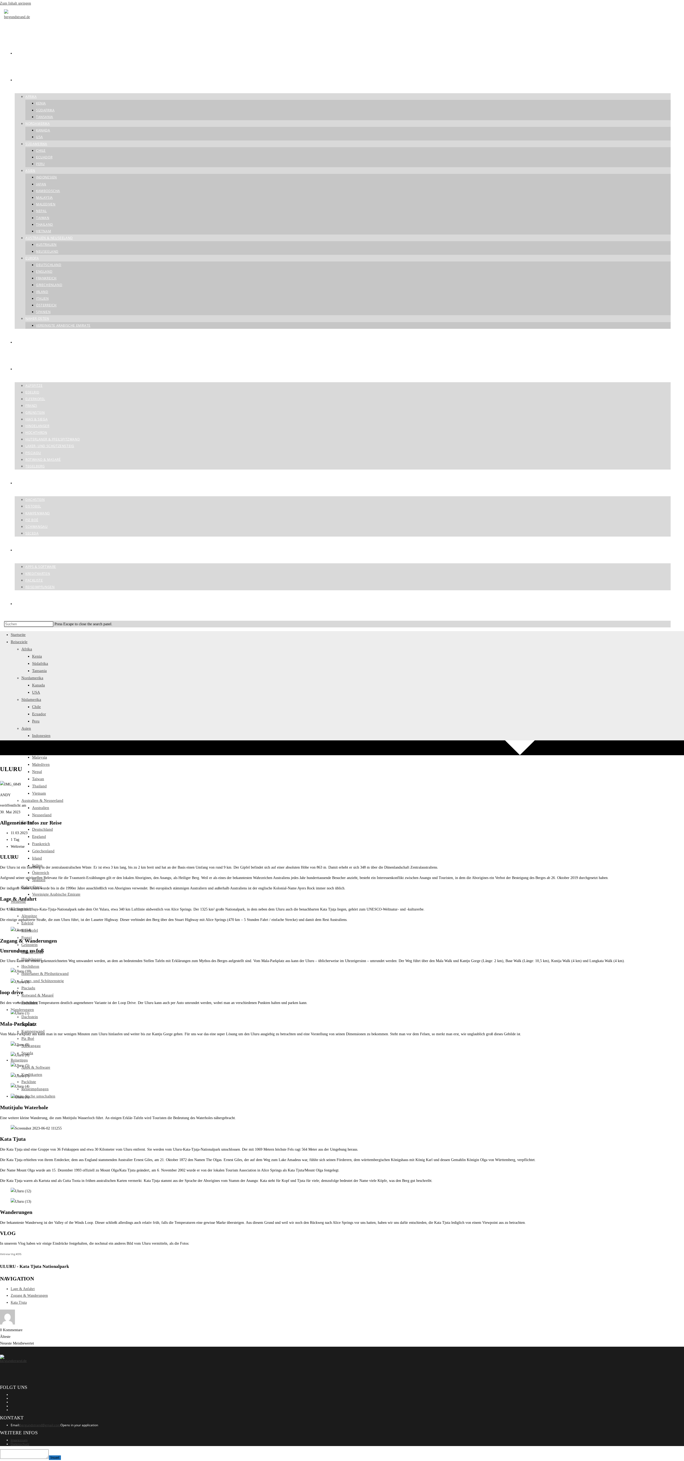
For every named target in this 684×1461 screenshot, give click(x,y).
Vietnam (39, 793)
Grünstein (29, 945)
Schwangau (31, 1046)
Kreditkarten (31, 1074)
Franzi (26, 937)
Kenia (37, 656)
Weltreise (18, 901)
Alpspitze (29, 916)
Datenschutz (20, 1444)
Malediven (41, 764)
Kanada (38, 685)
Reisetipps (19, 1060)
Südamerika (31, 699)
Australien (40, 808)
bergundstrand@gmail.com (40, 1425)
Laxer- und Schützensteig (42, 981)
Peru (36, 721)
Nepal (37, 771)
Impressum (19, 1440)
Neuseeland (42, 815)
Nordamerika (32, 678)
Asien (26, 728)
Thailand (39, 786)
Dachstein (29, 1017)
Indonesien (41, 735)
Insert (54, 1458)
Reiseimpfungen (35, 1089)
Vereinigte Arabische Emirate (56, 894)
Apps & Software (35, 1067)
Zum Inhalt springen (15, 3)
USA (36, 692)
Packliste (28, 1082)
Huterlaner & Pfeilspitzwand (45, 973)
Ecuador (39, 714)
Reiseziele (19, 642)
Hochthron (30, 966)
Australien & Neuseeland (42, 800)
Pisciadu (28, 988)
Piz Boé (27, 1038)
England (39, 836)
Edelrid (27, 923)
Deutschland (42, 829)
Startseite (18, 634)
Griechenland (43, 851)
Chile (36, 707)
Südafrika (40, 663)
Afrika (26, 649)
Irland (37, 858)
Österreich (40, 872)
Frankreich (41, 844)
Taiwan (38, 779)
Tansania (39, 671)
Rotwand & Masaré (37, 995)
